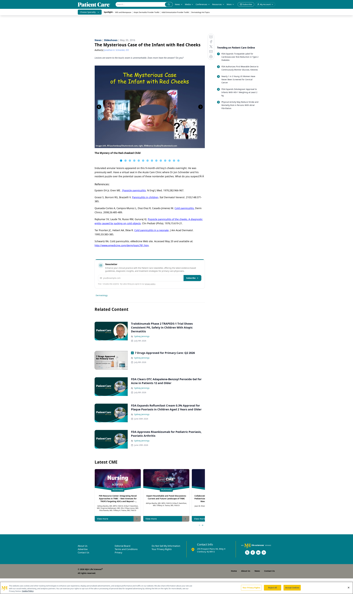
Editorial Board (122, 545)
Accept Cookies (292, 587)
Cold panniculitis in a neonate (151, 230)
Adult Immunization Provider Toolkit (175, 12)
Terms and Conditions (126, 549)
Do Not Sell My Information (166, 545)
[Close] (349, 587)
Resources (217, 4)
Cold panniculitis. (184, 208)
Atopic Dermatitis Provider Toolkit (146, 12)
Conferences (201, 4)
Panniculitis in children (145, 197)
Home (234, 571)
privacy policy (150, 284)
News (177, 4)
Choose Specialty (88, 12)
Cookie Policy (28, 591)
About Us (82, 545)
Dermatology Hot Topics (200, 12)
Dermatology (102, 295)
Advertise (83, 549)
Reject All (272, 587)
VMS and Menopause (123, 12)
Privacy (118, 552)
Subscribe (191, 278)
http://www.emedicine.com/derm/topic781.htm (122, 245)
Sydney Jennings (141, 336)
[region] (176, 588)
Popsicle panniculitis (134, 190)
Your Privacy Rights (162, 549)
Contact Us (83, 552)
